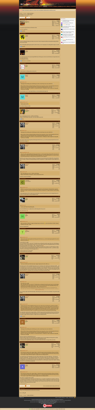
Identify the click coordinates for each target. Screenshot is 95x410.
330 (59, 127)
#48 (59, 121)
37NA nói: (22, 205)
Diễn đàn (45, 6)
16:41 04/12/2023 (23, 73)
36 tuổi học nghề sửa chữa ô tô (69, 29)
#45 (59, 73)
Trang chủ (36, 6)
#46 (59, 93)
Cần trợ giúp (66, 24)
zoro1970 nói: (23, 171)
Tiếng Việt (22, 397)
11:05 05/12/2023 (23, 363)
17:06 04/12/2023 (23, 108)
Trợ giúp (66, 397)
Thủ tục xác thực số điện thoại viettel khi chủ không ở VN (68, 35)
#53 (59, 212)
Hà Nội (59, 113)
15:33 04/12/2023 (23, 33)
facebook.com (58, 25)
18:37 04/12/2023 (23, 121)
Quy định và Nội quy (61, 397)
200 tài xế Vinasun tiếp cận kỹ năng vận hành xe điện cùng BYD (68, 32)
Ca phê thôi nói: (23, 304)
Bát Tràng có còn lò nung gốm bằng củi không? (68, 21)
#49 (59, 143)
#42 (59, 33)
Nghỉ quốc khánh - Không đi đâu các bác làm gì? (68, 27)
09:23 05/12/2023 (23, 272)
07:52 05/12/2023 (23, 228)
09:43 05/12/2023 (23, 318)
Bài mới (40, 6)
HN (59, 24)
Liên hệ (56, 397)
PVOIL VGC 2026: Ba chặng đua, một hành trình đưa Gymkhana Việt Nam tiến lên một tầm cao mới (38, 10)
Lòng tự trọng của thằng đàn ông (69, 43)
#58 (59, 318)
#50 (59, 162)
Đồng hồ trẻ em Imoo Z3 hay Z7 (69, 37)
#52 (59, 196)
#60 (59, 363)
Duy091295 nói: (23, 102)
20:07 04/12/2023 (23, 212)
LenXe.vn (31, 6)
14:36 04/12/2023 (23, 19)
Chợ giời (59, 6)
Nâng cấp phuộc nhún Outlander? (68, 40)
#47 (59, 108)
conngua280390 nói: (24, 152)
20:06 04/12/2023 (23, 196)
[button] (42, 6)
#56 (59, 272)
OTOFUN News (71, 397)
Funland (55, 6)
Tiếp (28, 17)
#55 (59, 253)
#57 (59, 294)
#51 (59, 178)
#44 (59, 63)
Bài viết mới (63, 18)
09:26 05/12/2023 (23, 294)
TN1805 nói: (23, 130)
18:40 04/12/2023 (23, 143)
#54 (59, 228)
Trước (21, 17)
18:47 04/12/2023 (23, 178)
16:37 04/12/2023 (23, 63)
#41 (59, 19)
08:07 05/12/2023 (23, 253)
